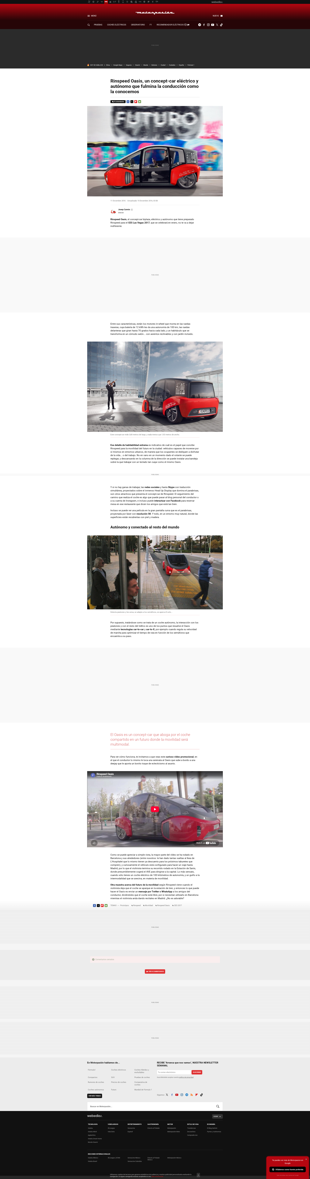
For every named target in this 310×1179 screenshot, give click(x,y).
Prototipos (124, 905)
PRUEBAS (98, 25)
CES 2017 (178, 905)
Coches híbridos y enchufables (141, 1071)
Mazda (145, 65)
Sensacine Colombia (135, 1161)
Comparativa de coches (140, 1083)
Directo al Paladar (153, 1128)
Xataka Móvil (92, 1132)
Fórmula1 (92, 1070)
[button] (125, 209)
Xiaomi (137, 65)
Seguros (129, 65)
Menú (93, 16)
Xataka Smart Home (95, 1139)
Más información (157, 1176)
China (108, 65)
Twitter (217, 24)
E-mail (139, 101)
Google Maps (117, 65)
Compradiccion (192, 1135)
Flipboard (135, 101)
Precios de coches (118, 1082)
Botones (154, 65)
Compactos (92, 1077)
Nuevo (216, 16)
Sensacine (131, 1128)
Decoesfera (191, 1132)
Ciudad (163, 65)
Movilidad (149, 905)
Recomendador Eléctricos (170, 25)
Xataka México (93, 1158)
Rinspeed (137, 905)
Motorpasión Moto (173, 1132)
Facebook (203, 24)
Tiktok (221, 24)
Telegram (199, 24)
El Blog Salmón (212, 1128)
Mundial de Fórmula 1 (143, 1090)
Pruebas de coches (142, 1077)
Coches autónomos (96, 1090)
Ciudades (172, 65)
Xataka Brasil (92, 1161)
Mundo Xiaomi (93, 1142)
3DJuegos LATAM (114, 1158)
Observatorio (138, 25)
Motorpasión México (174, 1158)
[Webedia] (94, 1115)
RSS (192, 1094)
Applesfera (91, 1135)
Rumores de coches (96, 1082)
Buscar (218, 1106)
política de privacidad (186, 1077)
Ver (156, 971)
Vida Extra (111, 1132)
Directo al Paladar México (153, 1159)
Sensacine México (134, 1158)
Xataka (90, 1128)
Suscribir (197, 1072)
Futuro (113, 1090)
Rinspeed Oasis (163, 905)
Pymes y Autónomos (214, 1132)
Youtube (212, 24)
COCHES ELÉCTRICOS (116, 25)
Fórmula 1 (190, 65)
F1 (151, 25)
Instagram (208, 24)
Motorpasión (155, 12)
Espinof (130, 1132)
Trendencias (191, 1128)
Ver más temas (95, 1096)
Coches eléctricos (118, 1070)
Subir (215, 1116)
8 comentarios (119, 101)
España (181, 65)
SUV (113, 1077)
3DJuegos (111, 1128)
